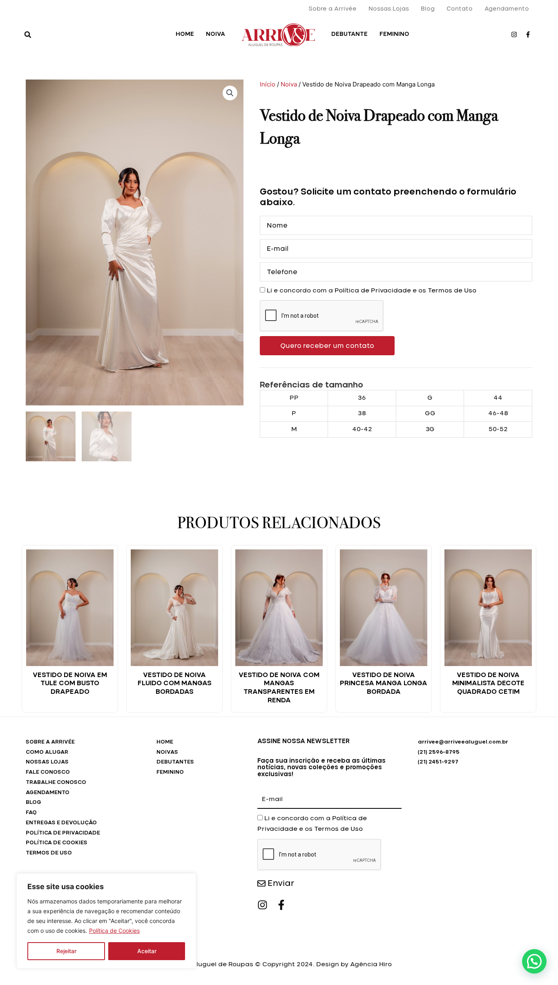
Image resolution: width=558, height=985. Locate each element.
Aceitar (146, 950)
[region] (106, 921)
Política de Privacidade (373, 291)
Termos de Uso (452, 291)
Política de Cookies (114, 930)
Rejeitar (66, 950)
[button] (28, 35)
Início (267, 84)
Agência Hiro (371, 964)
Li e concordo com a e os (371, 291)
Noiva (289, 84)
